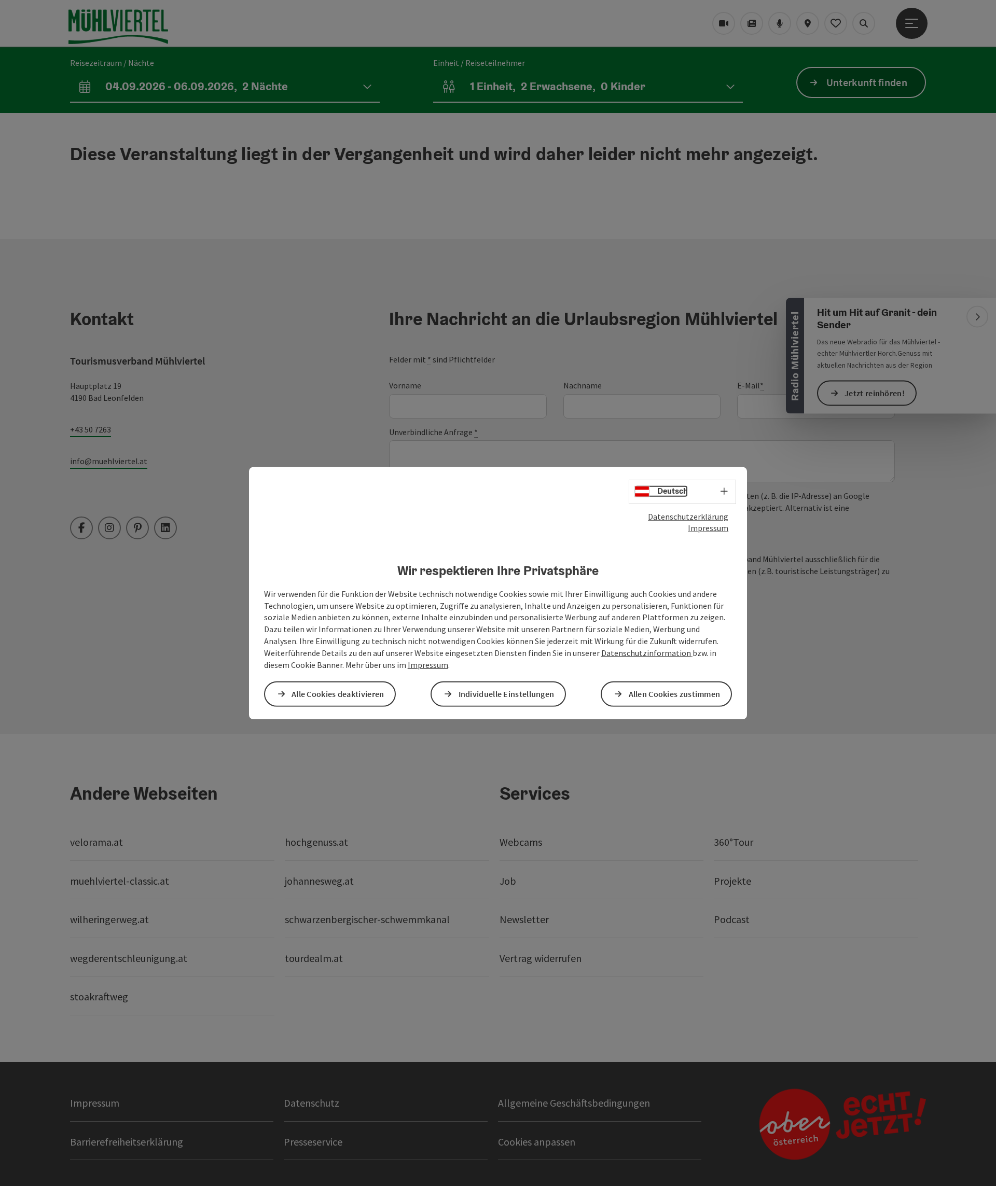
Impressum (708, 528)
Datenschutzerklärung (688, 516)
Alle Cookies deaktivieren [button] (338, 694)
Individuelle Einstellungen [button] (507, 694)
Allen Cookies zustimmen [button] (675, 694)
